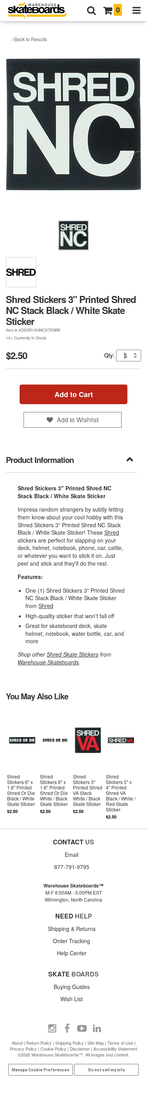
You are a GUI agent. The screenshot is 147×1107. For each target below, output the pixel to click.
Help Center (72, 953)
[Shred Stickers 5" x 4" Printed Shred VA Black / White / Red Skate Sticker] (120, 764)
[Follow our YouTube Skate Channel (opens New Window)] (82, 1028)
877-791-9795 (71, 867)
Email (71, 854)
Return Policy (39, 1043)
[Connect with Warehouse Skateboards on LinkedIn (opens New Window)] (97, 1028)
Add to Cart (73, 394)
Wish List (71, 999)
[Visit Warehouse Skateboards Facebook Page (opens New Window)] (67, 1028)
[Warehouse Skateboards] (41, 11)
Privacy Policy (23, 1048)
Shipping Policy (69, 1043)
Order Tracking (71, 941)
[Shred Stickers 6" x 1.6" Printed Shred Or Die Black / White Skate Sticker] (22, 764)
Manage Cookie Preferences (40, 1070)
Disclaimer (80, 1048)
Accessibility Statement (115, 1048)
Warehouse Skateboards (48, 662)
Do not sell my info (106, 1070)
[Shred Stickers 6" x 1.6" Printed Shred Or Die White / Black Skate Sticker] (55, 764)
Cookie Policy (53, 1048)
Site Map (95, 1043)
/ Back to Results (29, 39)
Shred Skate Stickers (72, 654)
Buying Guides (72, 987)
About (17, 1043)
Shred (111, 532)
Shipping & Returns (72, 929)
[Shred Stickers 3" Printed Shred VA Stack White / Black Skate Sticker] (87, 764)
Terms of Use (120, 1043)
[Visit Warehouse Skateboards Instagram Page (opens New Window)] (52, 1028)
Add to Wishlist (77, 419)
